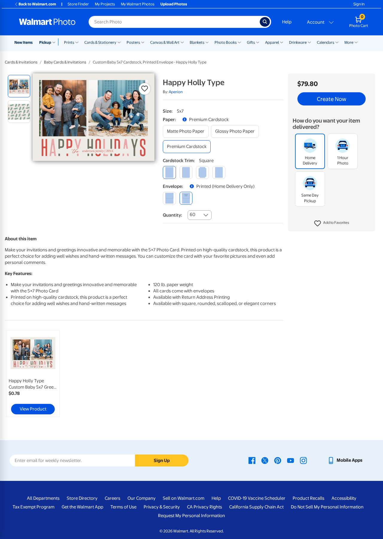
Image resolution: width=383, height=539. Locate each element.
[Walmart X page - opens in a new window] (264, 460)
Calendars (325, 42)
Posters (133, 42)
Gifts (251, 42)
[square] (169, 172)
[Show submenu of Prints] (77, 42)
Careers (112, 498)
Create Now (331, 99)
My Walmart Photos (137, 4)
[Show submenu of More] (356, 42)
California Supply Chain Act (256, 507)
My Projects (105, 4)
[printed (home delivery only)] (186, 198)
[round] (186, 172)
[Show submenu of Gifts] (257, 42)
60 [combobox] (192, 214)
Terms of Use (123, 507)
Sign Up (162, 460)
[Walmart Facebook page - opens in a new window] (252, 460)
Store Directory (82, 498)
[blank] (169, 198)
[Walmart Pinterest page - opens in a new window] (277, 460)
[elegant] (202, 172)
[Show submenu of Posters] (143, 42)
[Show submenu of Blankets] (207, 42)
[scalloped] (218, 172)
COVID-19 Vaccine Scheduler (256, 498)
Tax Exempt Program (33, 507)
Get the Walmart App (82, 507)
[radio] (19, 86)
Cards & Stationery (100, 42)
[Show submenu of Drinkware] (309, 42)
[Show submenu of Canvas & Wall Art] (182, 42)
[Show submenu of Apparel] (281, 42)
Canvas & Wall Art (165, 42)
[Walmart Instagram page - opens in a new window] (303, 460)
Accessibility (344, 498)
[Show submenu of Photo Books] (239, 42)
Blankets (197, 42)
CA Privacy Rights (204, 507)
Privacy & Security (162, 507)
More (348, 42)
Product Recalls (308, 498)
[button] (332, 223)
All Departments (43, 498)
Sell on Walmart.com (183, 498)
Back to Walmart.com (37, 4)
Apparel (272, 42)
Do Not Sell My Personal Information (327, 507)
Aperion (176, 92)
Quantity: (172, 215)
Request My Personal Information (191, 515)
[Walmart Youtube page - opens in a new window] (290, 460)
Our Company (141, 498)
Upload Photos (173, 4)
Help (286, 22)
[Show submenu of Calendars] (337, 42)
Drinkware (298, 42)
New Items (23, 42)
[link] (33, 373)
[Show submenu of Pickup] (55, 42)
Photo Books (226, 42)
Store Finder (78, 4)
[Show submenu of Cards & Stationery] (119, 42)
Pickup (45, 42)
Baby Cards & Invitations (65, 62)
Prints (69, 42)
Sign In (358, 4)
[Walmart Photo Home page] (47, 22)
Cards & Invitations (21, 62)
